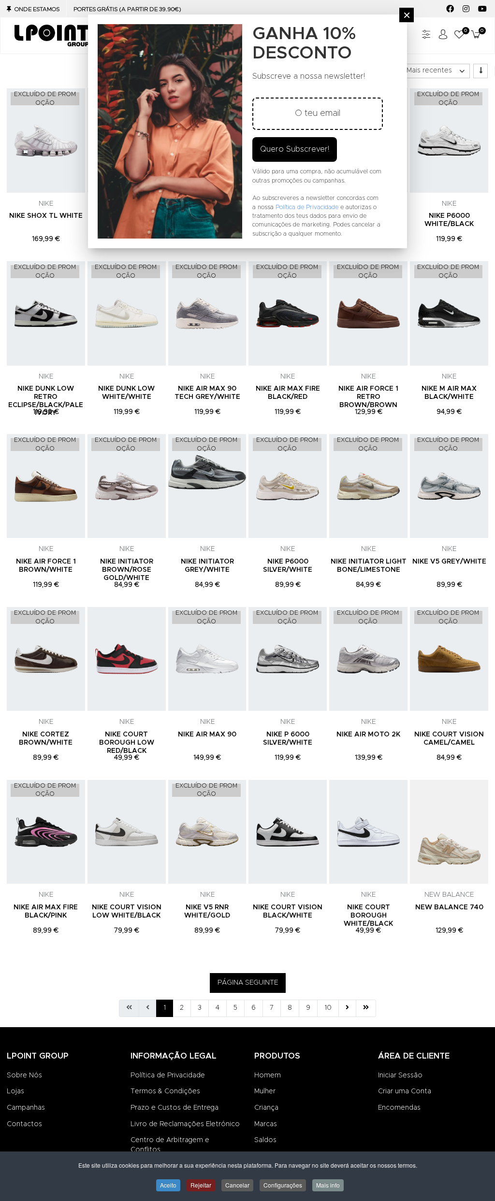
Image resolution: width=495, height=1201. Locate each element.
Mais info (328, 1185)
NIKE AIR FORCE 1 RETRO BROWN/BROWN (368, 397)
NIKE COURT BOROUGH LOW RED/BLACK (126, 742)
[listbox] (435, 71)
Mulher (265, 1091)
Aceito (168, 1185)
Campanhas (26, 1107)
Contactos (24, 1124)
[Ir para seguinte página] (347, 1008)
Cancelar (237, 1185)
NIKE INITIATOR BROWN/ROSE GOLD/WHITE (126, 569)
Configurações (282, 1185)
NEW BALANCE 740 (449, 907)
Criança (266, 1107)
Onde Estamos (37, 9)
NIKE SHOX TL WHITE (46, 215)
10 (328, 1007)
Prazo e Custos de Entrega (174, 1107)
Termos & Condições (165, 1091)
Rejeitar (200, 1185)
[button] (459, 35)
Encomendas (399, 1107)
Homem (267, 1075)
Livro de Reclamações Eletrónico (185, 1124)
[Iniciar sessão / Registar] (443, 35)
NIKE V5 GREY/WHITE (449, 561)
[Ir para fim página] (366, 1008)
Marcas (265, 1124)
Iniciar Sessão (400, 1075)
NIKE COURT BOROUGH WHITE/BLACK (368, 915)
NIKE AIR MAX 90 (207, 734)
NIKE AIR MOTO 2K (368, 734)
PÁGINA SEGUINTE (248, 982)
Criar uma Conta (404, 1091)
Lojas (15, 1091)
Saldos (265, 1140)
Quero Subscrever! (294, 149)
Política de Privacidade (168, 1075)
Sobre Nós (24, 1075)
